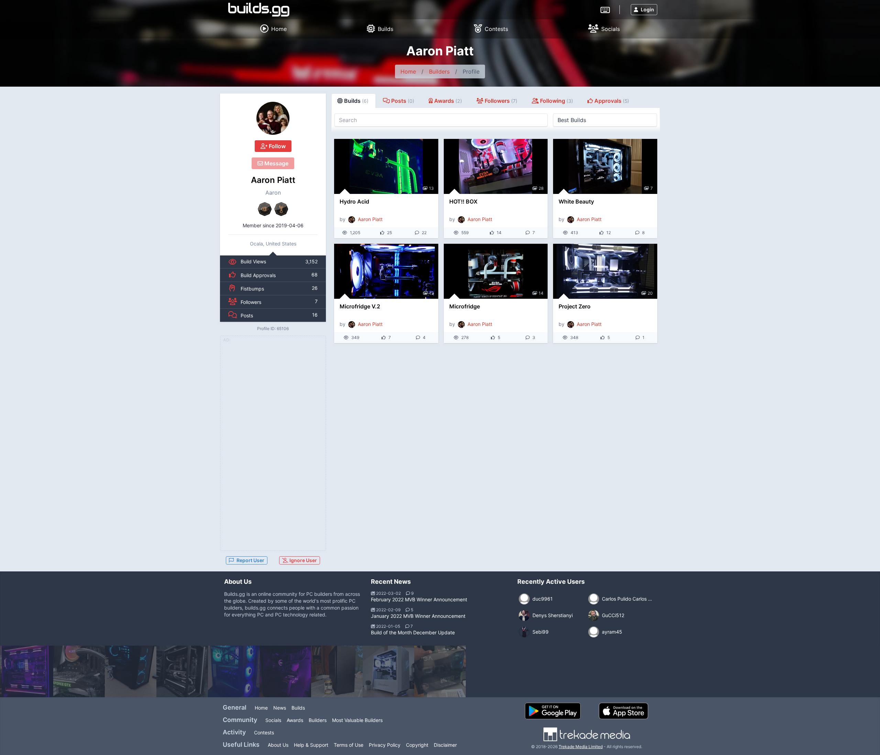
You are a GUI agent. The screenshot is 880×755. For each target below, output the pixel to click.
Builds (298, 708)
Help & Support (311, 745)
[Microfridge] (496, 271)
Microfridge (464, 306)
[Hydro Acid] (386, 166)
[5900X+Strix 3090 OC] (27, 671)
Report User (250, 560)
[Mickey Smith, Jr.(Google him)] (79, 671)
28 (541, 188)
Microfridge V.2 (360, 306)
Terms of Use (348, 745)
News (279, 708)
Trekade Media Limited (581, 746)
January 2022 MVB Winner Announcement (418, 616)
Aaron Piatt (273, 180)
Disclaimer (445, 745)
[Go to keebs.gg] (605, 9)
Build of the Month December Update (413, 632)
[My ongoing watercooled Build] (440, 671)
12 (431, 293)
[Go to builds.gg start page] (259, 9)
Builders (439, 71)
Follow (276, 146)
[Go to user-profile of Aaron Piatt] (272, 118)
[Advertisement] (273, 447)
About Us (278, 745)
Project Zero (575, 306)
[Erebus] (182, 671)
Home (408, 71)
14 (541, 293)
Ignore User (302, 560)
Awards (295, 720)
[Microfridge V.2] (386, 271)
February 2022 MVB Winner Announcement (419, 599)
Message (275, 163)
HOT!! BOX (463, 201)
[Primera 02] (388, 671)
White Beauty (576, 201)
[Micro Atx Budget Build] (130, 671)
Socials (273, 720)
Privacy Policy (384, 745)
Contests (264, 732)
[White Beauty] (605, 166)
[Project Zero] (605, 271)
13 (431, 188)
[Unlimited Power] (285, 671)
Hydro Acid (354, 201)
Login (647, 9)
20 (650, 293)
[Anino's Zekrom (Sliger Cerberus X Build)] (337, 671)
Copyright (417, 745)
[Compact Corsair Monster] (234, 671)
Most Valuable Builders (357, 720)
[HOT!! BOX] (496, 166)
